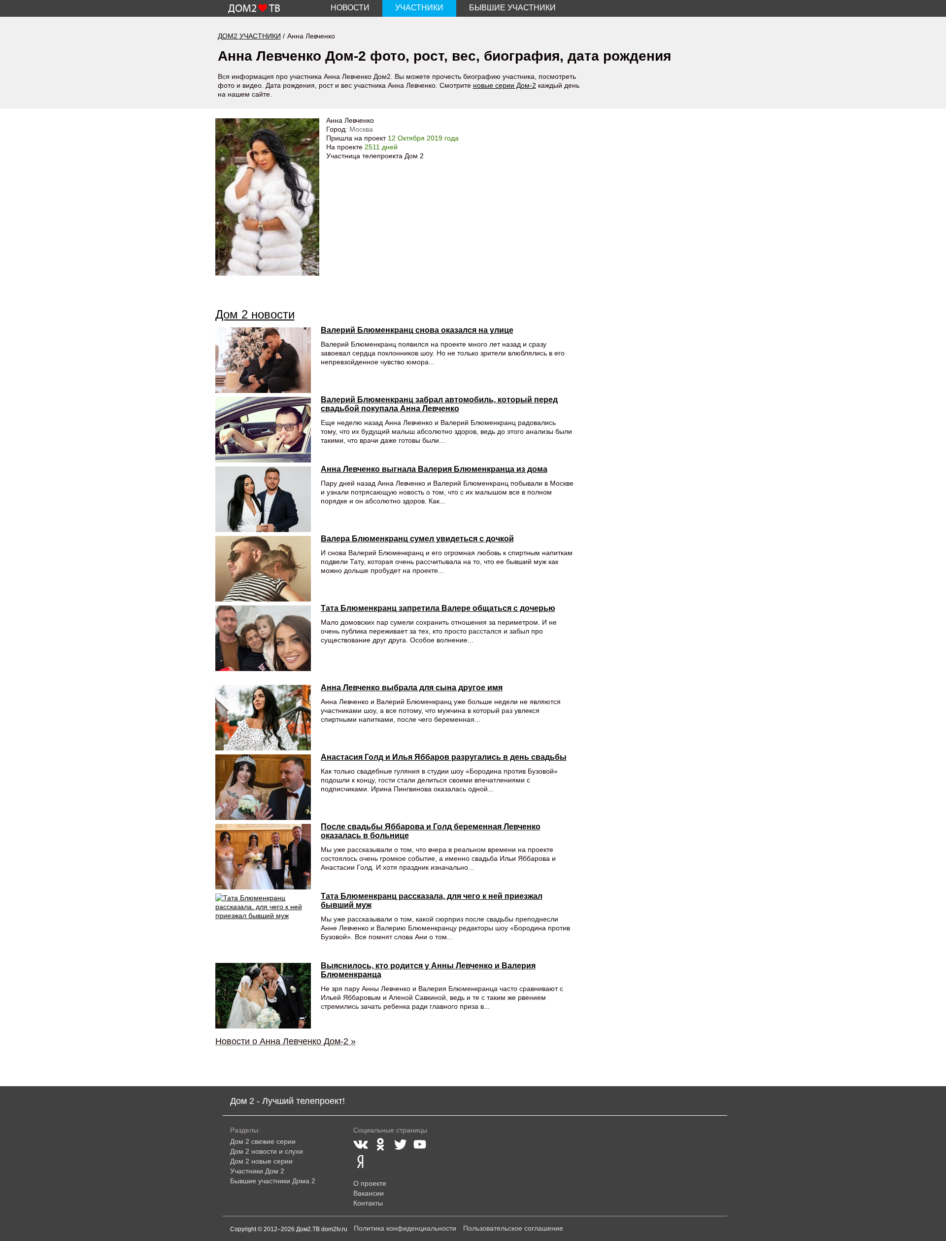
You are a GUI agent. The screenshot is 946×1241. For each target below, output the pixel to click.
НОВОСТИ (350, 7)
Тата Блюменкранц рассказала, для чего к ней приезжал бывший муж (431, 900)
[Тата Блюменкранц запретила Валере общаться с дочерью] (263, 638)
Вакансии (368, 1193)
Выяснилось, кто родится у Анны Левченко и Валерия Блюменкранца (428, 970)
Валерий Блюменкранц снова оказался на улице (417, 330)
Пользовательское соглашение (513, 1228)
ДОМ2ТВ (254, 9)
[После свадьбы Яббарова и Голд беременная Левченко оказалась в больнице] (263, 856)
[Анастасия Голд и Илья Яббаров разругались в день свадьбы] (263, 787)
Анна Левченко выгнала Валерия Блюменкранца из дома (434, 469)
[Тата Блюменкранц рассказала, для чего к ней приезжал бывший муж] (263, 926)
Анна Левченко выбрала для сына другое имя (412, 687)
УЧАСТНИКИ (419, 7)
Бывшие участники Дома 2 (272, 1181)
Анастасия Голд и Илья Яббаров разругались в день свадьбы (444, 757)
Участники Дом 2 (257, 1171)
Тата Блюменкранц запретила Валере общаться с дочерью (438, 608)
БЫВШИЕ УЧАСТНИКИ (512, 7)
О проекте (369, 1183)
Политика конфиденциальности (405, 1228)
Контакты (368, 1203)
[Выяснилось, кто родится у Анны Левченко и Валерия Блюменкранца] (263, 995)
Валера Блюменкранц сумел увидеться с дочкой (417, 538)
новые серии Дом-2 (504, 85)
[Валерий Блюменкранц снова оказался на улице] (263, 360)
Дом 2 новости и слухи (266, 1151)
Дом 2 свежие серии (263, 1141)
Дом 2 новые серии (261, 1161)
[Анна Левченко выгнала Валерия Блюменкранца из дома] (263, 499)
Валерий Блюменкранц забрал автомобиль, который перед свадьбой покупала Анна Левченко (439, 404)
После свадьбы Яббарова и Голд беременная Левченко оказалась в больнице (431, 831)
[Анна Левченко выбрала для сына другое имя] (263, 717)
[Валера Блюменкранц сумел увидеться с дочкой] (263, 569)
